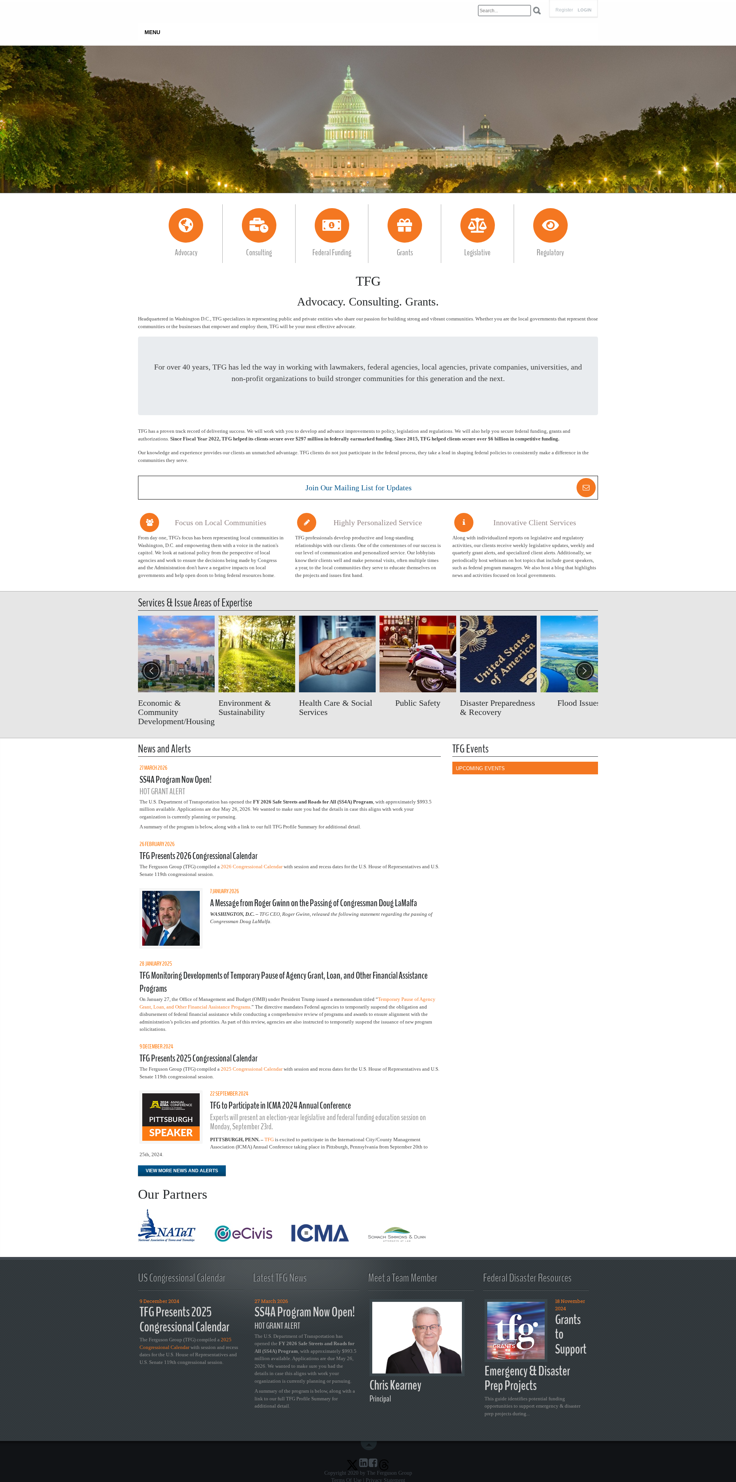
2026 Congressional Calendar (252, 866)
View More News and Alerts (182, 1170)
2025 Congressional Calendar (252, 1069)
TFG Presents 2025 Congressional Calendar (199, 1058)
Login (584, 10)
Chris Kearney (395, 1385)
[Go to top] (370, 1445)
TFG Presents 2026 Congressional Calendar (199, 856)
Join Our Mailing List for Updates (359, 487)
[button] (584, 670)
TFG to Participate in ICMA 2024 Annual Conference (280, 1105)
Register (564, 10)
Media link (368, 119)
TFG (269, 1139)
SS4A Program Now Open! (176, 779)
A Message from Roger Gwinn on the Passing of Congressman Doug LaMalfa (313, 903)
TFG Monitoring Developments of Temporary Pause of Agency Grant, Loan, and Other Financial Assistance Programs (283, 982)
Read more (176, 671)
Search (537, 11)
